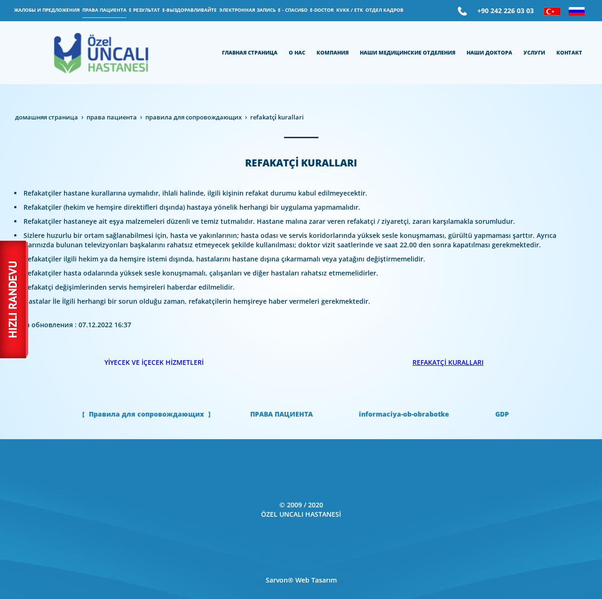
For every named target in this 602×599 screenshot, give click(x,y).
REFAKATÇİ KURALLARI (447, 362)
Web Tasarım (316, 579)
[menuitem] (47, 10)
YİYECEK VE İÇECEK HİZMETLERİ (154, 362)
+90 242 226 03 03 (505, 10)
